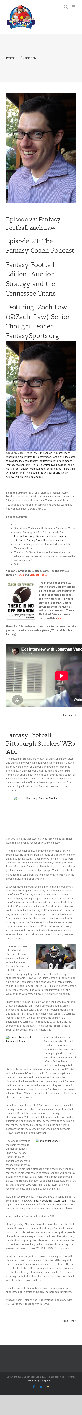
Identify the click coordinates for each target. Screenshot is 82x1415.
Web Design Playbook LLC (42, 1380)
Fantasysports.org (47, 457)
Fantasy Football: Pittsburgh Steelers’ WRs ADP (40, 743)
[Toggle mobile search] (66, 7)
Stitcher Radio (38, 575)
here (59, 618)
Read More (68, 715)
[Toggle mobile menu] (74, 7)
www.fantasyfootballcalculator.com (46, 1200)
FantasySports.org (32, 336)
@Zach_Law (27, 317)
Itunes (20, 575)
